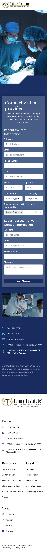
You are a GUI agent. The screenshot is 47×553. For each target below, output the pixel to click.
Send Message (23, 281)
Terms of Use (31, 480)
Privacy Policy (32, 475)
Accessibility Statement (35, 491)
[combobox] (23, 212)
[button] (21, 212)
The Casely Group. (18, 548)
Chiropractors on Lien (11, 486)
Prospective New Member (13, 491)
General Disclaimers (34, 486)
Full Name (8, 139)
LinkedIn (9, 525)
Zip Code (29, 182)
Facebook (10, 514)
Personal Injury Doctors (11, 480)
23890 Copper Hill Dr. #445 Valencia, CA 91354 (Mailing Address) (25, 450)
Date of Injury (31, 193)
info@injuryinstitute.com (15, 438)
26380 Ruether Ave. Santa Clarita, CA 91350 (23, 444)
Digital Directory (8, 469)
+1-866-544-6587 (13, 427)
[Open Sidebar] (42, 5)
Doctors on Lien (8, 475)
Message (8, 262)
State (6, 182)
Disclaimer (30, 469)
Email (6, 149)
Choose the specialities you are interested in (19, 205)
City (6, 171)
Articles (5, 497)
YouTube (9, 531)
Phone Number (11, 161)
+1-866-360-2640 (13, 433)
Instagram (9, 520)
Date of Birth (10, 193)
